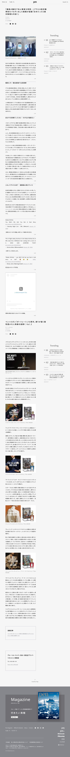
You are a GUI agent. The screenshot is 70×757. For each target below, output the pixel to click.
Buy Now (14, 717)
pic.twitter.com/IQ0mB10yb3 (13, 245)
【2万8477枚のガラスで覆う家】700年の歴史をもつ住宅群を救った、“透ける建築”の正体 (56, 352)
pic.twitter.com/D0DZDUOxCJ (13, 224)
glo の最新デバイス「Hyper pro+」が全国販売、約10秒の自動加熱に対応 (56, 41)
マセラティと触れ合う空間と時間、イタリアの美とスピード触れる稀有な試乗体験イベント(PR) (57, 376)
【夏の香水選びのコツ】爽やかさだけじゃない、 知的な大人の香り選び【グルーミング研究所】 (57, 364)
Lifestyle (10, 327)
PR (6, 327)
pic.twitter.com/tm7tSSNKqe (13, 261)
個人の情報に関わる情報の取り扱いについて (19, 742)
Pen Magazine (9, 728)
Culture (7, 17)
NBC (8, 196)
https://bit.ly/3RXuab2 (13, 664)
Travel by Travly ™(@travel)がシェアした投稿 (20, 308)
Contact (31, 728)
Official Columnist (18, 728)
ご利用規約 (7, 742)
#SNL (34, 259)
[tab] (4, 2)
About (25, 728)
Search (13, 730)
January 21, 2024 (27, 263)
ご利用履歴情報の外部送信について (36, 742)
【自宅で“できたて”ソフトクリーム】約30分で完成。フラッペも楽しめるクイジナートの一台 (57, 67)
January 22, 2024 (28, 247)
